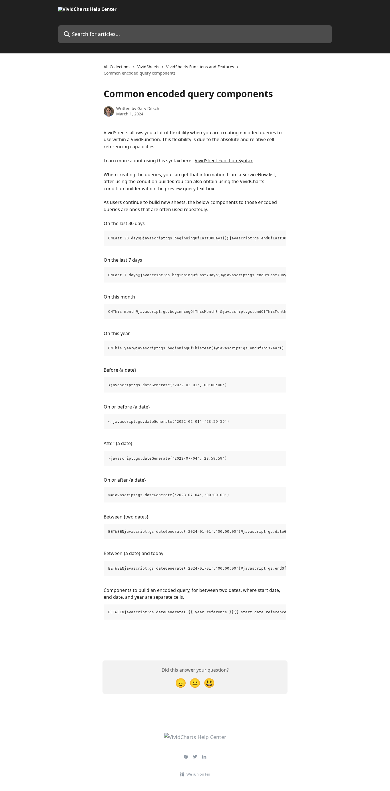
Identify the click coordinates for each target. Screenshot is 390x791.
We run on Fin (198, 774)
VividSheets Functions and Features (200, 66)
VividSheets (148, 66)
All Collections (117, 66)
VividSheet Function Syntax (224, 160)
